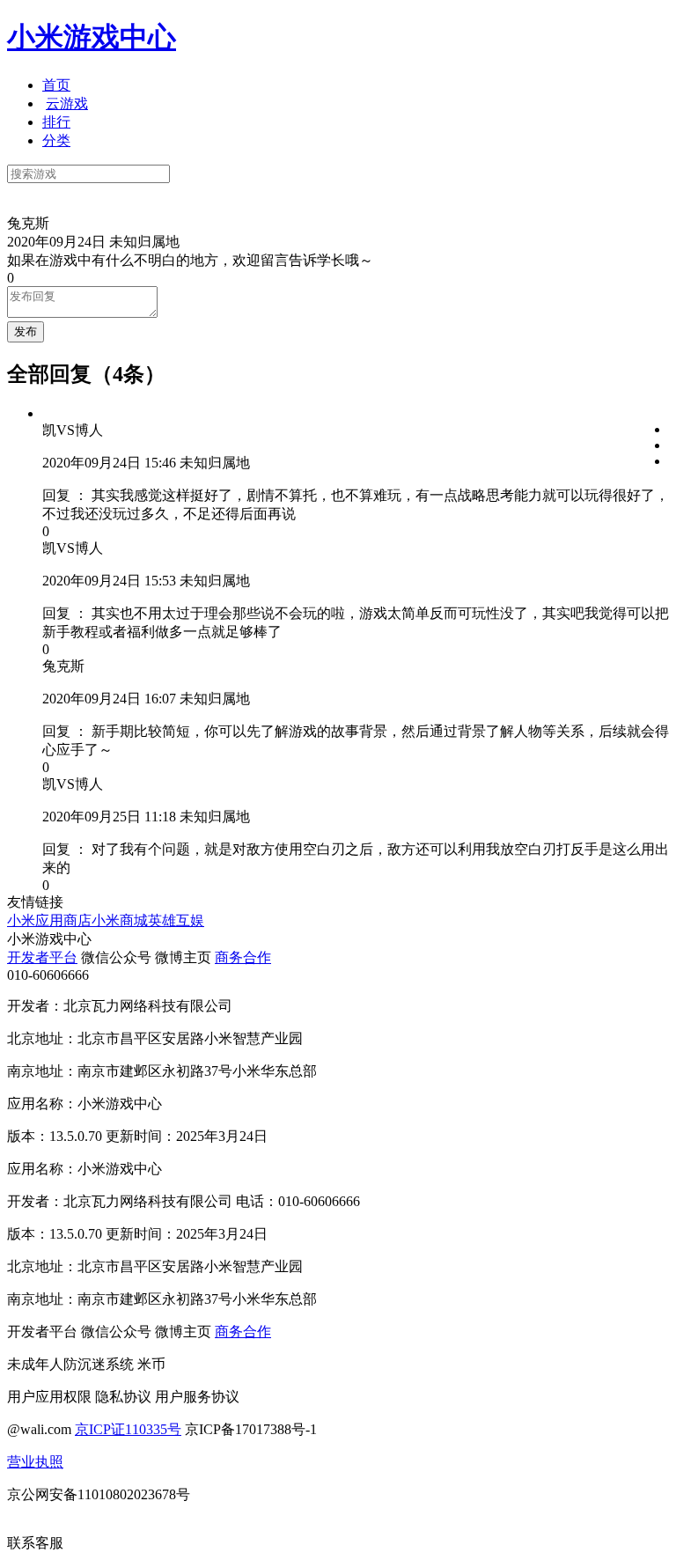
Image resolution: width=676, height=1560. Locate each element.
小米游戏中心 (91, 37)
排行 (56, 121)
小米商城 (120, 920)
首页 (56, 84)
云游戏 (67, 103)
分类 (56, 140)
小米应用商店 (49, 920)
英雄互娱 (176, 920)
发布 (25, 331)
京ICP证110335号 (128, 1429)
